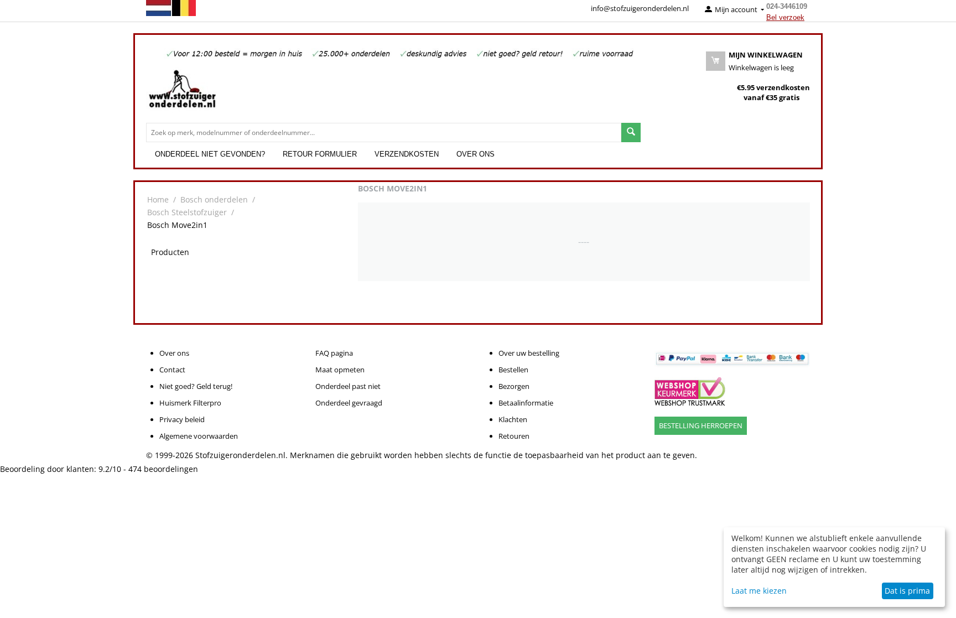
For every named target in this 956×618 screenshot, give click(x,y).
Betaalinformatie (525, 403)
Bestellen (513, 370)
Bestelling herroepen (700, 425)
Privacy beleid (182, 419)
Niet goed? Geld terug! (195, 386)
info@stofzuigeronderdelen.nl (640, 8)
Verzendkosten (407, 154)
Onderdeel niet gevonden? (210, 154)
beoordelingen (163, 469)
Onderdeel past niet (348, 386)
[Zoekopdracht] (631, 132)
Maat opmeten (340, 370)
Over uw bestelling (528, 353)
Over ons (475, 154)
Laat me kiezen (759, 590)
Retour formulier (320, 154)
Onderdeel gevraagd (348, 403)
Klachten (512, 419)
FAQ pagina (334, 353)
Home (158, 199)
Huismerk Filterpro (190, 403)
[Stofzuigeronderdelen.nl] (182, 93)
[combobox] (383, 132)
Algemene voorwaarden (198, 436)
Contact (172, 370)
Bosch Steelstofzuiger (187, 212)
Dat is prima (907, 590)
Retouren (513, 436)
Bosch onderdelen (214, 199)
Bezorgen (513, 386)
